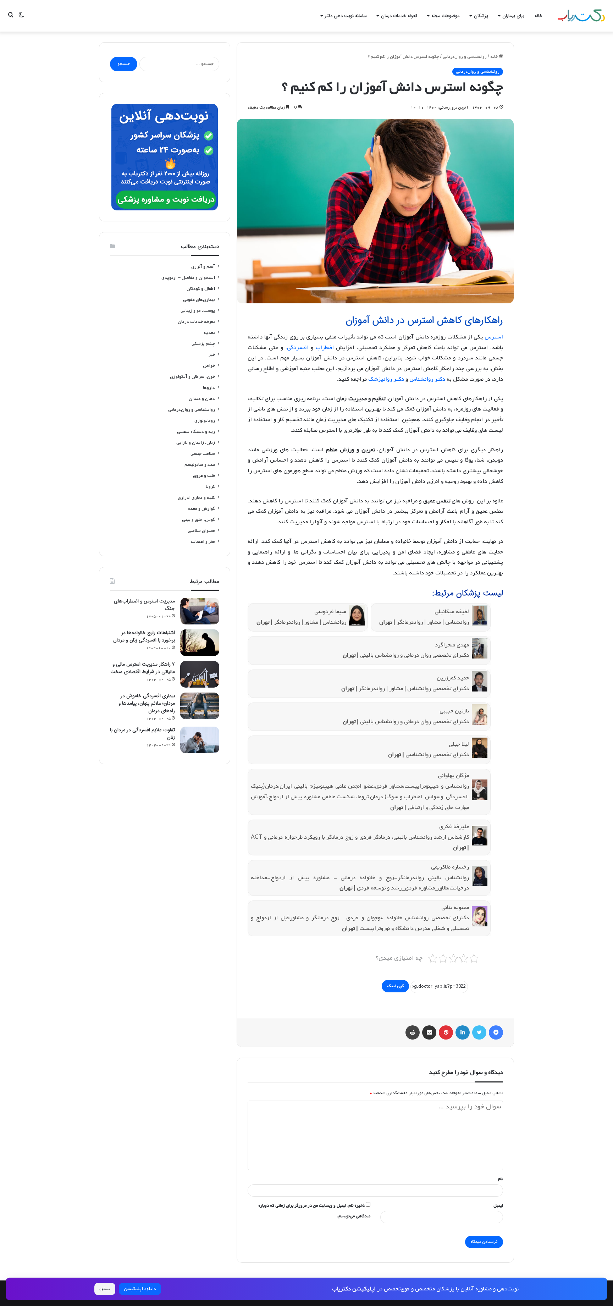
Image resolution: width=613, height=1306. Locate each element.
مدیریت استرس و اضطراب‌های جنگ (144, 604)
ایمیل (498, 1205)
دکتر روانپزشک (386, 379)
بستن (104, 1289)
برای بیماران (513, 16)
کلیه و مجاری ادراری (196, 497)
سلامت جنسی (202, 453)
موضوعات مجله (445, 16)
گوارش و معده (201, 508)
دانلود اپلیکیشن (140, 1289)
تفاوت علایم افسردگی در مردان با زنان (142, 733)
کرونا (210, 486)
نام (500, 1179)
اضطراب (325, 347)
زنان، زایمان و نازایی (195, 442)
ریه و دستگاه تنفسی (196, 431)
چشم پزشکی (203, 343)
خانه (538, 16)
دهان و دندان (202, 398)
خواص (209, 365)
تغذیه (209, 332)
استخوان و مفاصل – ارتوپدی (188, 277)
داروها (209, 387)
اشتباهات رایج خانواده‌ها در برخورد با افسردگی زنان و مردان (144, 636)
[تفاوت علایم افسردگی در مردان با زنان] (199, 740)
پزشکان (481, 16)
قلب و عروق (204, 475)
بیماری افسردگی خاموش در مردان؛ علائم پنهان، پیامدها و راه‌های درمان (146, 703)
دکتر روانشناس (427, 379)
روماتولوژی (204, 420)
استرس (494, 337)
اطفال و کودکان (201, 288)
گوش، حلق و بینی (198, 519)
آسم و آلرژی (203, 266)
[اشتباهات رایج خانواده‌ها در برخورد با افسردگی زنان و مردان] (199, 642)
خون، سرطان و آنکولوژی (192, 376)
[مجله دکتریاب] (581, 15)
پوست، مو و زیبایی (198, 310)
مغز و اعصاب (203, 541)
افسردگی (298, 347)
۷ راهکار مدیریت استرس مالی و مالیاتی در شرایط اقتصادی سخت (142, 668)
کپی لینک (395, 986)
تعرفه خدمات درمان (399, 16)
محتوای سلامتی (201, 530)
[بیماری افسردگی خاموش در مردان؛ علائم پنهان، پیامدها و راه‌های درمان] (199, 706)
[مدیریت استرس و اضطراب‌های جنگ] (199, 611)
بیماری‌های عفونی (199, 299)
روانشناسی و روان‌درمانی (465, 56)
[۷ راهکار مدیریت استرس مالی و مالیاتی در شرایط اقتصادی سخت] (199, 674)
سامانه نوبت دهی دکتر (346, 16)
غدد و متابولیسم (199, 464)
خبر (212, 354)
